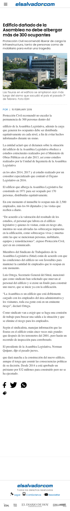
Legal (17, 494)
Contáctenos (33, 494)
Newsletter (54, 494)
